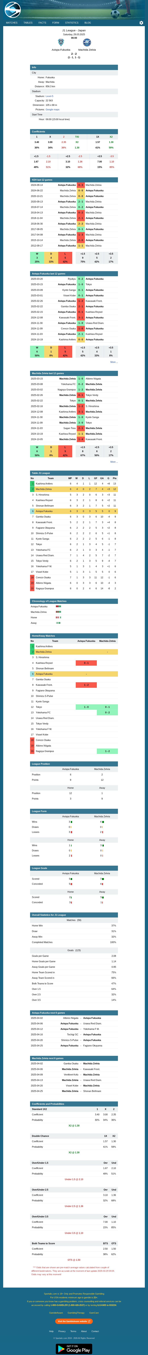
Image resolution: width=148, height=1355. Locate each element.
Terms (73, 1331)
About (84, 1331)
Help (51, 1331)
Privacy (62, 1331)
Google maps (52, 109)
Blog (88, 23)
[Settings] (141, 23)
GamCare (94, 1313)
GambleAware (56, 1313)
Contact (95, 1331)
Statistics (71, 23)
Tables (28, 23)
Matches (11, 23)
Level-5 (49, 96)
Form (55, 23)
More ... (114, 362)
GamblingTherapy (76, 1313)
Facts (42, 23)
